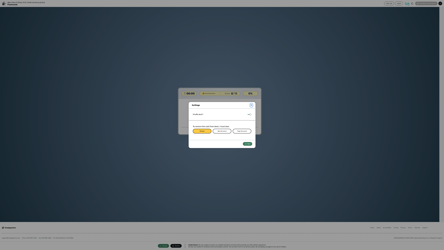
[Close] (251, 105)
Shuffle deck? (198, 114)
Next (248, 144)
